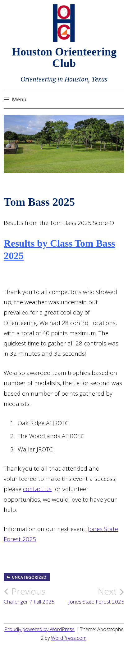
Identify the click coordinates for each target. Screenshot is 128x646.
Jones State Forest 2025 (96, 595)
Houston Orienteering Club (64, 57)
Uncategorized (29, 577)
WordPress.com (68, 638)
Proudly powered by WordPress (39, 629)
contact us (37, 489)
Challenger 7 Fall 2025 (29, 595)
